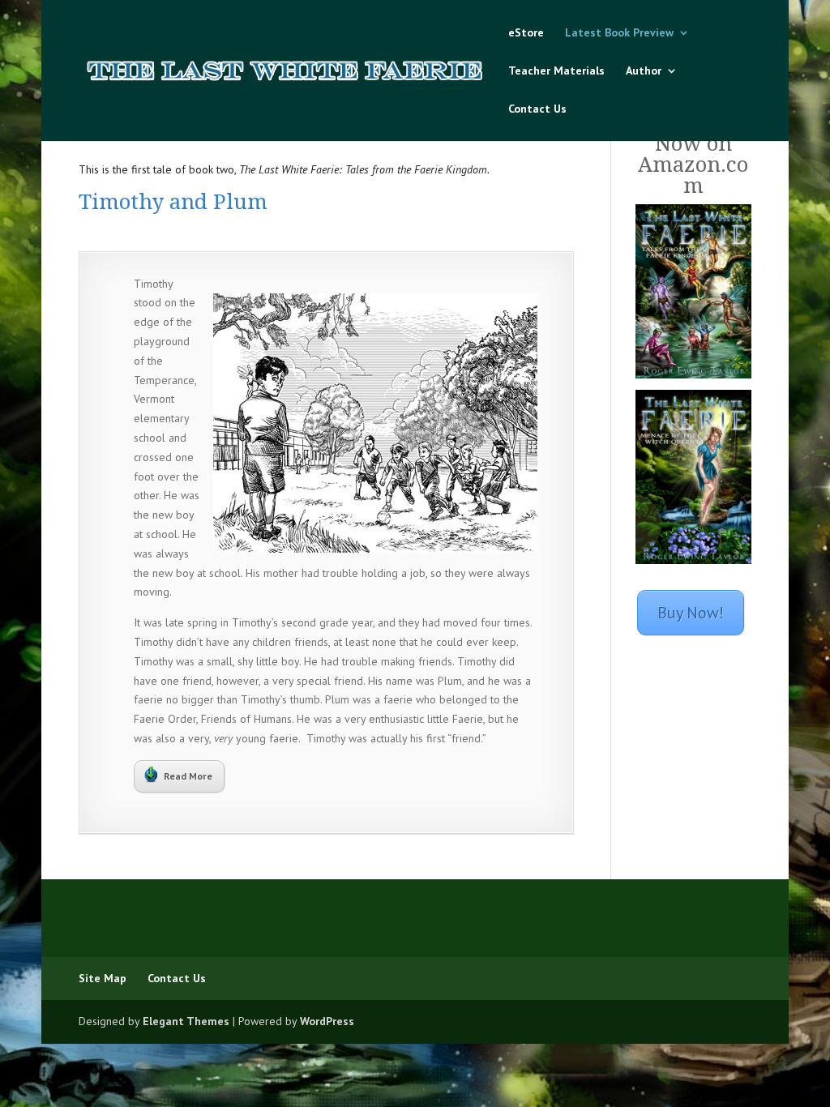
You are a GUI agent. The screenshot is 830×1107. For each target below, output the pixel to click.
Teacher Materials (556, 71)
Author (643, 71)
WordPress (327, 1021)
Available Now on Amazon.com (693, 154)
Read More (188, 776)
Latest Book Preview (619, 33)
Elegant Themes (186, 1021)
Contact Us (537, 109)
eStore (526, 33)
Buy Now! (690, 612)
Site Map (102, 978)
